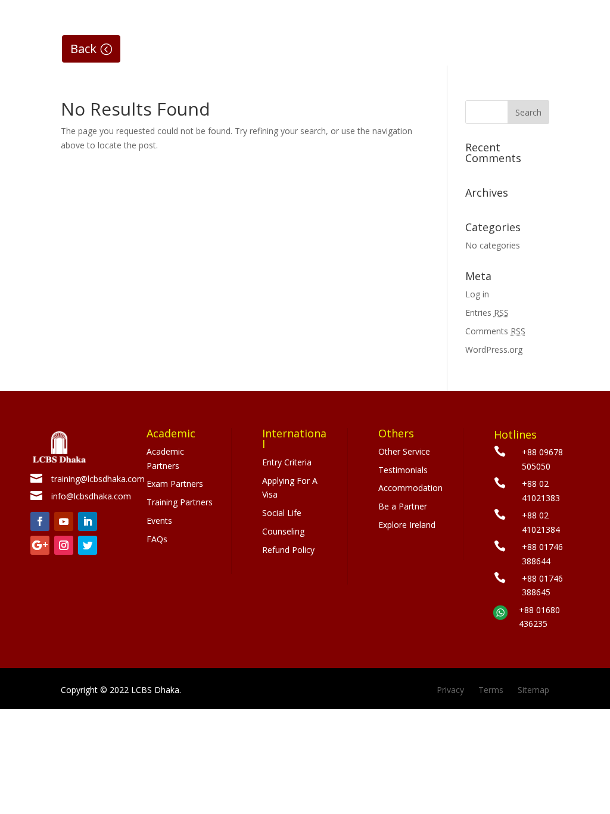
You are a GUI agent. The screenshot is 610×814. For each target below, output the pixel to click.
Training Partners (180, 502)
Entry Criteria (287, 462)
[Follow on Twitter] (87, 545)
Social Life (281, 512)
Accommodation (410, 487)
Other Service (404, 451)
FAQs (157, 539)
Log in (477, 294)
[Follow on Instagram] (63, 545)
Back (83, 49)
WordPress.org (493, 349)
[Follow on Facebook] (39, 521)
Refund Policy (288, 549)
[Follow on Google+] (39, 545)
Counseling (283, 531)
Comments (495, 331)
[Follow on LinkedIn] (87, 521)
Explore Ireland (406, 524)
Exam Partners (175, 483)
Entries (487, 312)
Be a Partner (402, 506)
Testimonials (403, 470)
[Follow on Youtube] (63, 521)
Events (159, 520)
